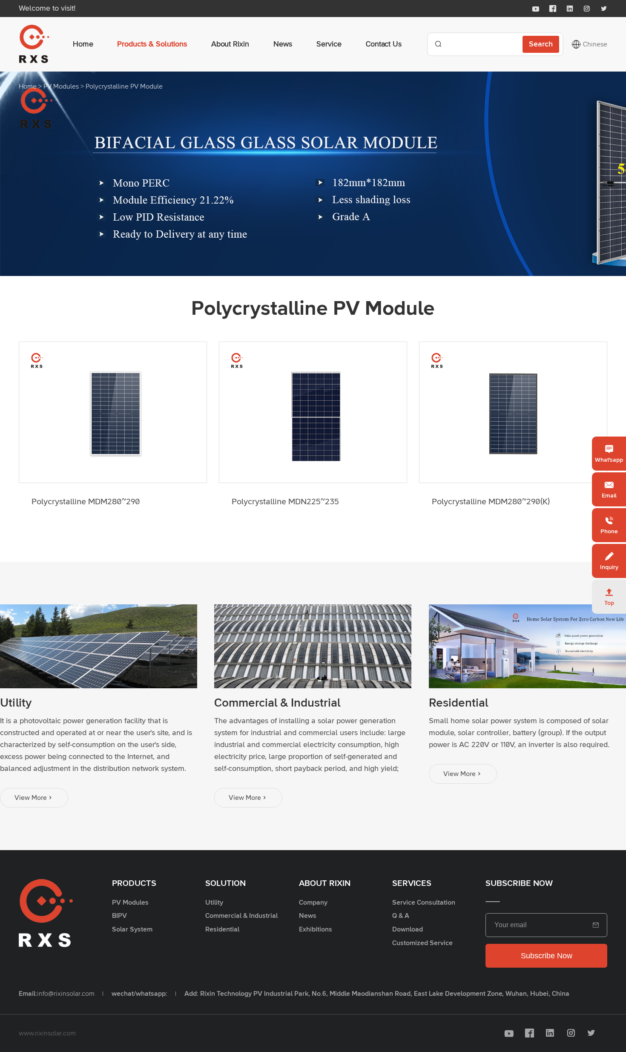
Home (83, 44)
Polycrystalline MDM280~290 (86, 501)
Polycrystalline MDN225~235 (285, 501)
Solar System (132, 929)
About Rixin (230, 44)
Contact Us (384, 44)
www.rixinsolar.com (47, 1033)
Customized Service (422, 943)
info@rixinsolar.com (66, 993)
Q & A (400, 915)
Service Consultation (423, 902)
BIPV (119, 915)
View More (34, 797)
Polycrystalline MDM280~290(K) (491, 501)
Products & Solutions (152, 44)
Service (329, 44)
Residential (458, 703)
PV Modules (61, 86)
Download (407, 929)
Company (313, 902)
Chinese (595, 44)
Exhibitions (315, 929)
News (282, 44)
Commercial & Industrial (277, 703)
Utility (16, 703)
